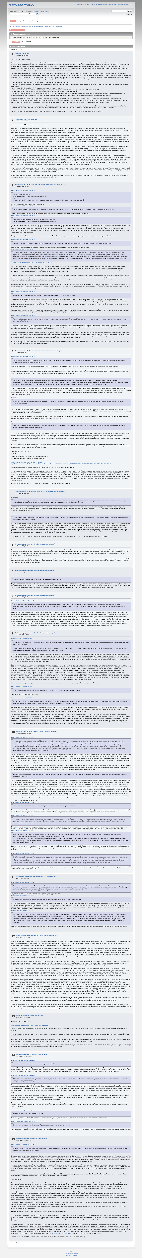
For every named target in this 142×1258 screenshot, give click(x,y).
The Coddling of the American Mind (61, 1233)
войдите (35, 11)
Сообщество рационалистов (24, 544)
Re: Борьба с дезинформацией (44, 544)
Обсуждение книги (22, 1054)
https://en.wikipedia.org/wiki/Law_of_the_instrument (26, 462)
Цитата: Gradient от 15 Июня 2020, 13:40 (22, 882)
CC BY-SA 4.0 (72, 1251)
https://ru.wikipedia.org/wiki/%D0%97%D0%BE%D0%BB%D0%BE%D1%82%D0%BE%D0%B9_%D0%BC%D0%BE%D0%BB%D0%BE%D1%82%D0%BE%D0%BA (61, 464)
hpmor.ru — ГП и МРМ (92, 4)
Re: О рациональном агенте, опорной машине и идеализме (46, 185)
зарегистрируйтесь (45, 11)
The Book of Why (32, 119)
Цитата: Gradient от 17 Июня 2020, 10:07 (22, 600)
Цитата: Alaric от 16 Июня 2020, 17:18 (21, 638)
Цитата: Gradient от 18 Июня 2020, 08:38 (22, 576)
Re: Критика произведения (38, 1054)
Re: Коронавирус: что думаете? (33, 1015)
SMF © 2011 (71, 1253)
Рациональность (20, 119)
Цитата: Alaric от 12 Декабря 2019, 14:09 (22, 1144)
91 (21, 49)
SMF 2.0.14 (67, 1253)
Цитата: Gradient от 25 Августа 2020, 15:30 (23, 356)
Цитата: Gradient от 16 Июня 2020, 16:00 (22, 737)
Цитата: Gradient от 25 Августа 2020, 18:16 (23, 190)
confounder (25, 53)
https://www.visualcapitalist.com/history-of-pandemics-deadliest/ (30, 1025)
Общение (18, 53)
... (20, 49)
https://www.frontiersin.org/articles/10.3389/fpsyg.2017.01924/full (32, 263)
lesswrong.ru (80, 4)
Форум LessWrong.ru (21, 4)
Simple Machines (76, 1253)
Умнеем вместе (104, 4)
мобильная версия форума (118, 4)
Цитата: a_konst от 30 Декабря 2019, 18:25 (23, 1060)
